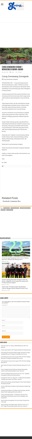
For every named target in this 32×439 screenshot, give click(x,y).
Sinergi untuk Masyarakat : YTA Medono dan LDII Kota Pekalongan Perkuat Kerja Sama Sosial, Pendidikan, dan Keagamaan (14, 396)
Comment (5, 305)
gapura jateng (14, 208)
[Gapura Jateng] (16, 6)
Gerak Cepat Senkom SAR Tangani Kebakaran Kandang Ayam (16, 350)
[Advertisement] (16, 16)
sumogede (9, 210)
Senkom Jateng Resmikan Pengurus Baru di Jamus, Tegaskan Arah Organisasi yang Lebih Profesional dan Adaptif (15, 281)
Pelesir (12, 72)
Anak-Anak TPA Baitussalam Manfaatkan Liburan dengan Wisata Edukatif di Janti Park (15, 287)
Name (4, 320)
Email (3, 325)
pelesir (3, 210)
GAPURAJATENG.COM (25, 208)
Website (4, 331)
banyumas (6, 208)
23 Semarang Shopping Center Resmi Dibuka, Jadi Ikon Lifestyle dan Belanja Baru (15, 258)
